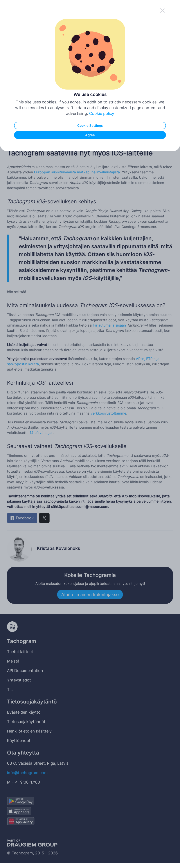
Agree (90, 135)
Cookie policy (101, 113)
